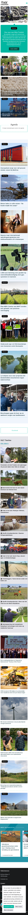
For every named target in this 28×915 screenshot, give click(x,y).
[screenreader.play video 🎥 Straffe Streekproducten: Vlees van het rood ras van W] (14, 591)
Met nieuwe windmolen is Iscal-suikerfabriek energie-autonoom (13, 722)
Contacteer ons (4, 879)
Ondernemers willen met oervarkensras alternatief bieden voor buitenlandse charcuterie (12, 754)
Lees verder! (14, 48)
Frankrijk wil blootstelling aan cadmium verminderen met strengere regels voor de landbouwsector (13, 93)
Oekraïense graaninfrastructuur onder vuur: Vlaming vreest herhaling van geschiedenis (10, 847)
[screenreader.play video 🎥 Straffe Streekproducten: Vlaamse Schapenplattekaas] (14, 523)
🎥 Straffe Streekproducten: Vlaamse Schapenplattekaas (12, 534)
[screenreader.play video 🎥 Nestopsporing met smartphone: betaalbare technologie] (14, 614)
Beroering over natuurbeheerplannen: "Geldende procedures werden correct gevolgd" (11, 787)
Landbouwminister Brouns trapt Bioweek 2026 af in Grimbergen (13, 73)
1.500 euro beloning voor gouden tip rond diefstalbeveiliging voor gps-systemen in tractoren (13, 275)
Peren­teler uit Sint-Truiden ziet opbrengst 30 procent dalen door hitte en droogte (13, 466)
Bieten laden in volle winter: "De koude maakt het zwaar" (12, 204)
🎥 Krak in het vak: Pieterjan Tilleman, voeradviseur (12, 511)
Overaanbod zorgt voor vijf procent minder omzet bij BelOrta (13, 169)
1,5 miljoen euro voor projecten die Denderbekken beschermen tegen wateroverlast (13, 378)
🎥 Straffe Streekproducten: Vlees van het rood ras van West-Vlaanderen (14, 602)
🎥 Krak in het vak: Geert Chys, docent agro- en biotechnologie (13, 557)
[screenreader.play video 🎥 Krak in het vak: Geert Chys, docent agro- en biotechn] (14, 546)
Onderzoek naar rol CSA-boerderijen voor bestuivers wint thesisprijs (13, 345)
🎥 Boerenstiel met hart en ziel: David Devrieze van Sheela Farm (12, 488)
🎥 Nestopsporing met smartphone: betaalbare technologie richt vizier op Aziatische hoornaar (12, 626)
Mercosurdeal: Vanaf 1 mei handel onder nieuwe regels (13, 114)
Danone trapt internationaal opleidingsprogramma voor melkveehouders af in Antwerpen (12, 237)
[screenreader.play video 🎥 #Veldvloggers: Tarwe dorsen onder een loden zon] (14, 569)
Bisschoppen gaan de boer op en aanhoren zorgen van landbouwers (13, 414)
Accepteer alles (8, 906)
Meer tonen (19, 906)
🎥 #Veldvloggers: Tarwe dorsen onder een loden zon (14, 579)
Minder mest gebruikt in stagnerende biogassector (11, 818)
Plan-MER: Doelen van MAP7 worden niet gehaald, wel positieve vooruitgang (13, 308)
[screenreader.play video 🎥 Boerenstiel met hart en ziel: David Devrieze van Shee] (14, 478)
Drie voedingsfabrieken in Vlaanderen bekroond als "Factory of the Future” (11, 661)
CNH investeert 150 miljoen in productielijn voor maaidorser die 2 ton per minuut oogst (13, 691)
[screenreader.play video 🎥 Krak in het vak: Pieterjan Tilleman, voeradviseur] (14, 500)
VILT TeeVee (6, 440)
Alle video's (5, 443)
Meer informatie (8, 910)
